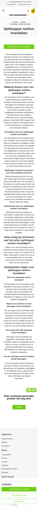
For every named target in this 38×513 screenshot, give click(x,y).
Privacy (4, 458)
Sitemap (5, 472)
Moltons (23, 22)
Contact (19, 407)
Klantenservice (7, 439)
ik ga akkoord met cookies (19, 489)
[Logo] (19, 15)
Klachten (5, 465)
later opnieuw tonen (19, 495)
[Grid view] (29, 390)
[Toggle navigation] (3, 11)
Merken (4, 442)
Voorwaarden (6, 455)
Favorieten (6, 446)
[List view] (33, 390)
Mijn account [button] (25, 4)
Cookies (4, 462)
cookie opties (19, 501)
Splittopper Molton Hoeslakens (19, 47)
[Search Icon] (28, 11)
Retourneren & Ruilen (9, 469)
